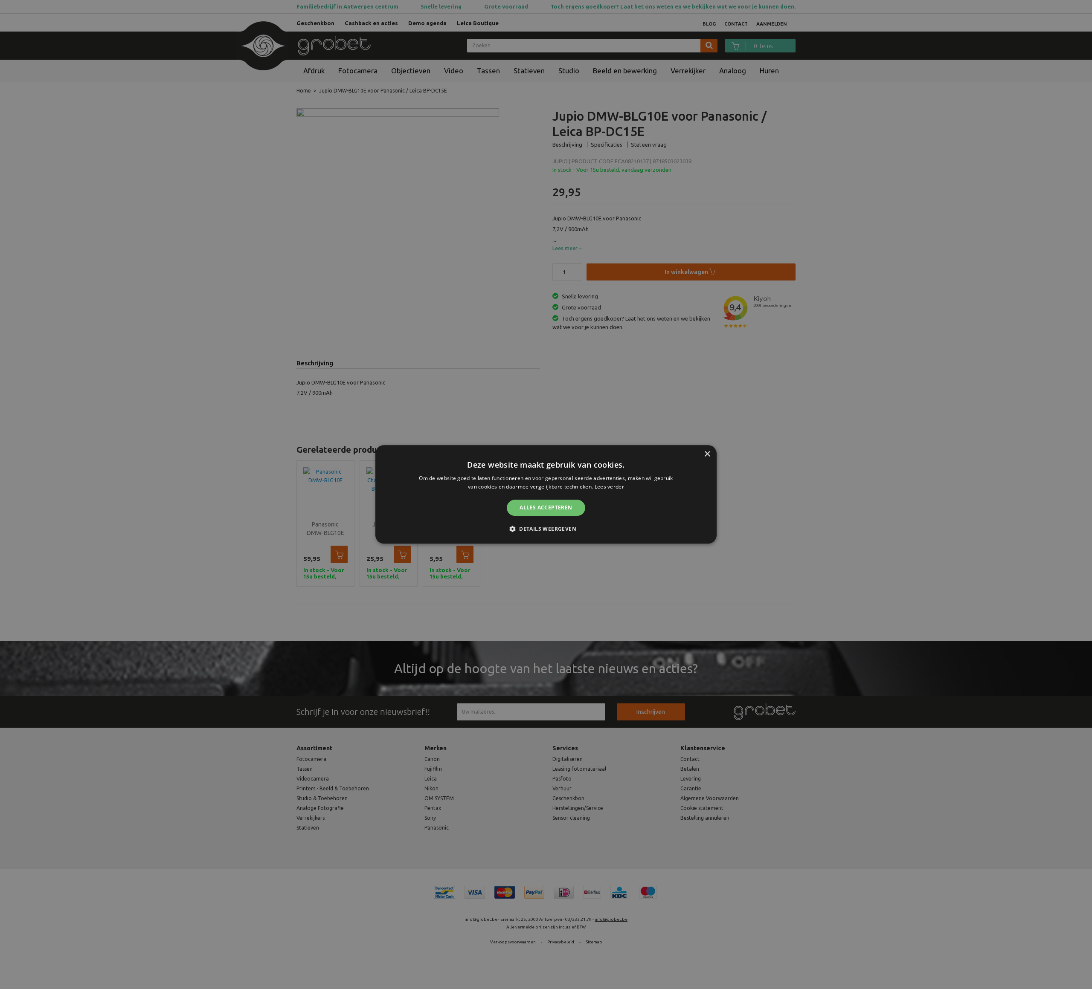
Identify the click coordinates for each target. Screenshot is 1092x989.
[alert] (546, 494)
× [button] (707, 454)
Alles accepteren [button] (546, 507)
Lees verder (609, 487)
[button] (546, 529)
